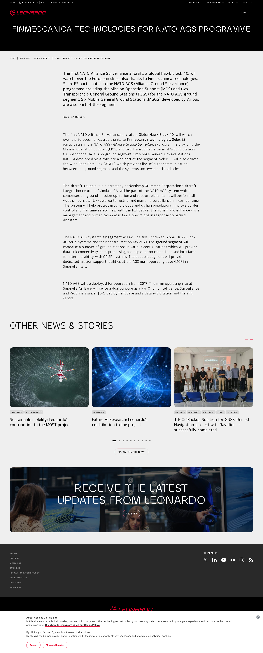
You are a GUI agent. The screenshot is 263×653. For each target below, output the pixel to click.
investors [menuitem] (16, 583)
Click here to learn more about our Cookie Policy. (72, 625)
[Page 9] (146, 441)
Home (12, 58)
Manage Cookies (55, 645)
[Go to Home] (131, 609)
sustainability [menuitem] (18, 578)
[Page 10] (150, 441)
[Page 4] (127, 441)
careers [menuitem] (14, 558)
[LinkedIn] (214, 560)
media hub (25, 58)
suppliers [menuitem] (15, 588)
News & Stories (42, 58)
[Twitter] (205, 560)
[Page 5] (131, 441)
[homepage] (28, 13)
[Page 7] (138, 441)
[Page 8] (142, 441)
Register (131, 513)
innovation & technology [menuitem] (25, 573)
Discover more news (131, 452)
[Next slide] (251, 339)
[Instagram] (242, 560)
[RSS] (251, 560)
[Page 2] (119, 441)
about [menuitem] (13, 553)
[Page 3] (123, 441)
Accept (33, 645)
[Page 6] (135, 441)
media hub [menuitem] (15, 563)
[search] (252, 2)
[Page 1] (114, 441)
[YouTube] (223, 560)
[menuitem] (196, 2)
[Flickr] (232, 560)
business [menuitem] (15, 568)
